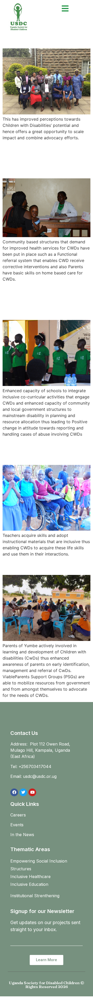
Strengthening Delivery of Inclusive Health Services (42, 159)
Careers (18, 814)
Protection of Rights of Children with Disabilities (46, 301)
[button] (46, 960)
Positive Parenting (38, 566)
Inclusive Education (29, 884)
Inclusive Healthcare (30, 876)
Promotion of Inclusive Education (46, 451)
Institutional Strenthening (34, 895)
